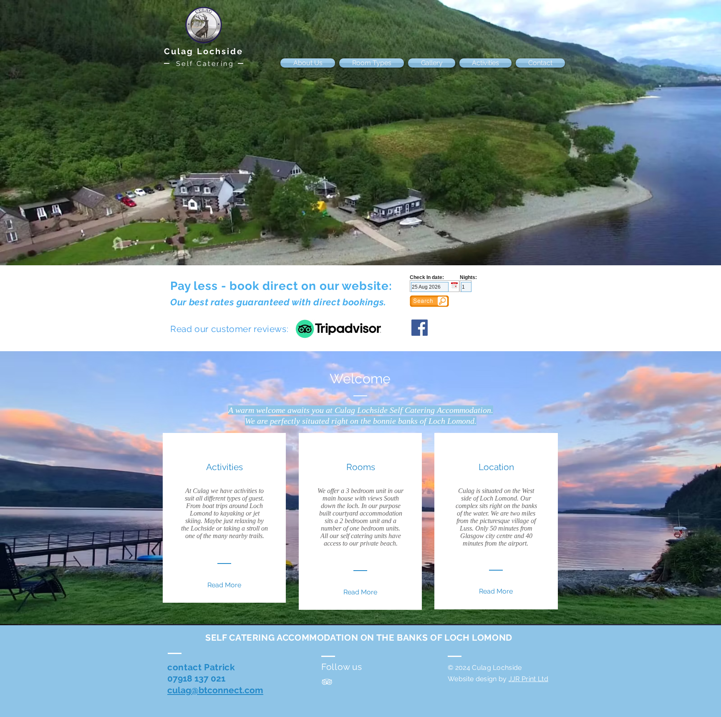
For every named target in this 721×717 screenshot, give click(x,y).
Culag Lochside (203, 51)
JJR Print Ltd (528, 679)
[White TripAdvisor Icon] (327, 681)
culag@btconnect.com (215, 690)
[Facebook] (419, 328)
